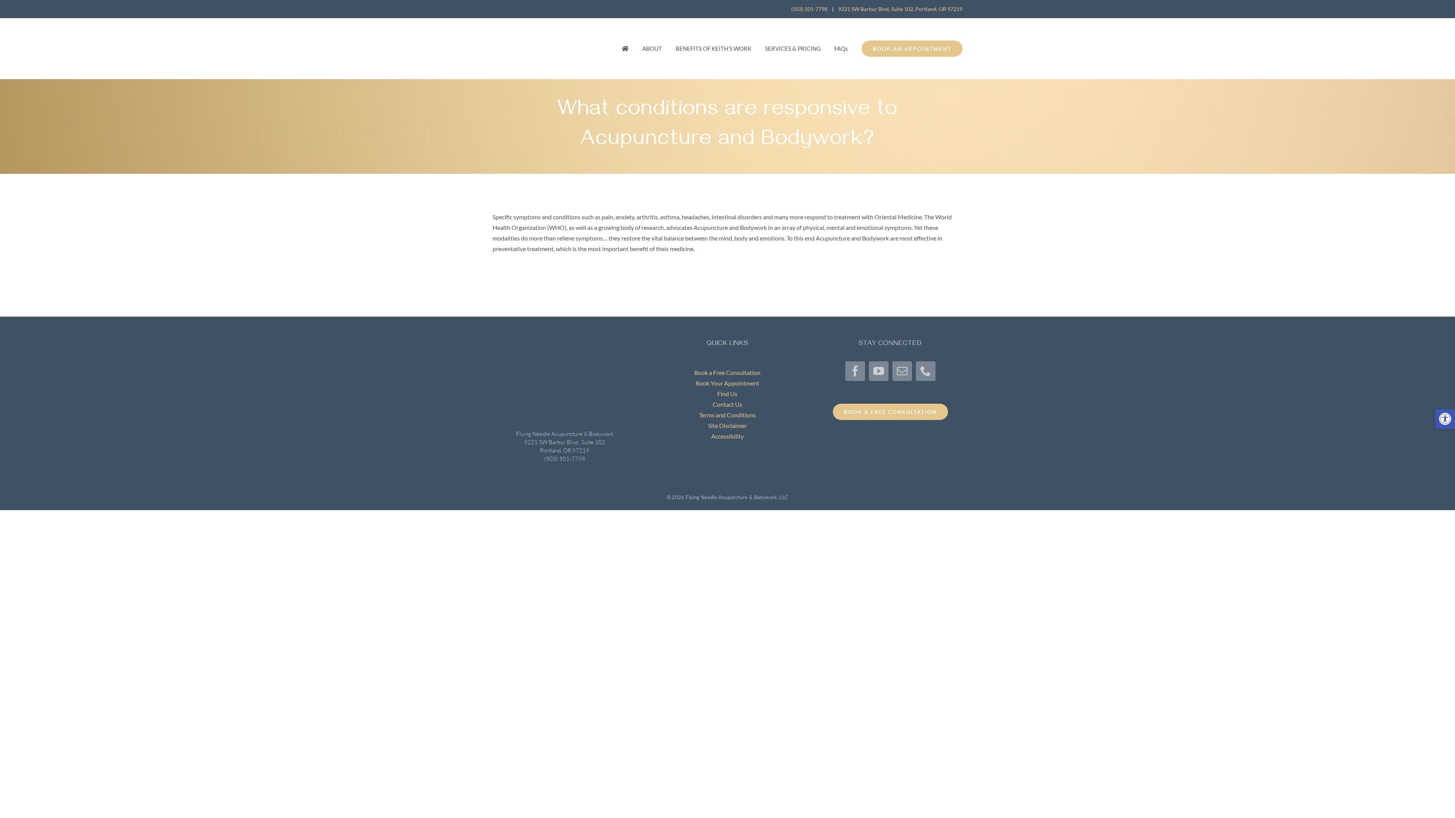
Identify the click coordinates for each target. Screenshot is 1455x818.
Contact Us (727, 404)
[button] (1445, 419)
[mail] (902, 371)
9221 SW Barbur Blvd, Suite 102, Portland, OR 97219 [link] (900, 9)
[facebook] (855, 371)
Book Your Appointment (727, 383)
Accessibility (727, 436)
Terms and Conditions (727, 414)
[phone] (926, 371)
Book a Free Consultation (727, 372)
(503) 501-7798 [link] (809, 9)
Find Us (727, 393)
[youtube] (879, 371)
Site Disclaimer (727, 425)
